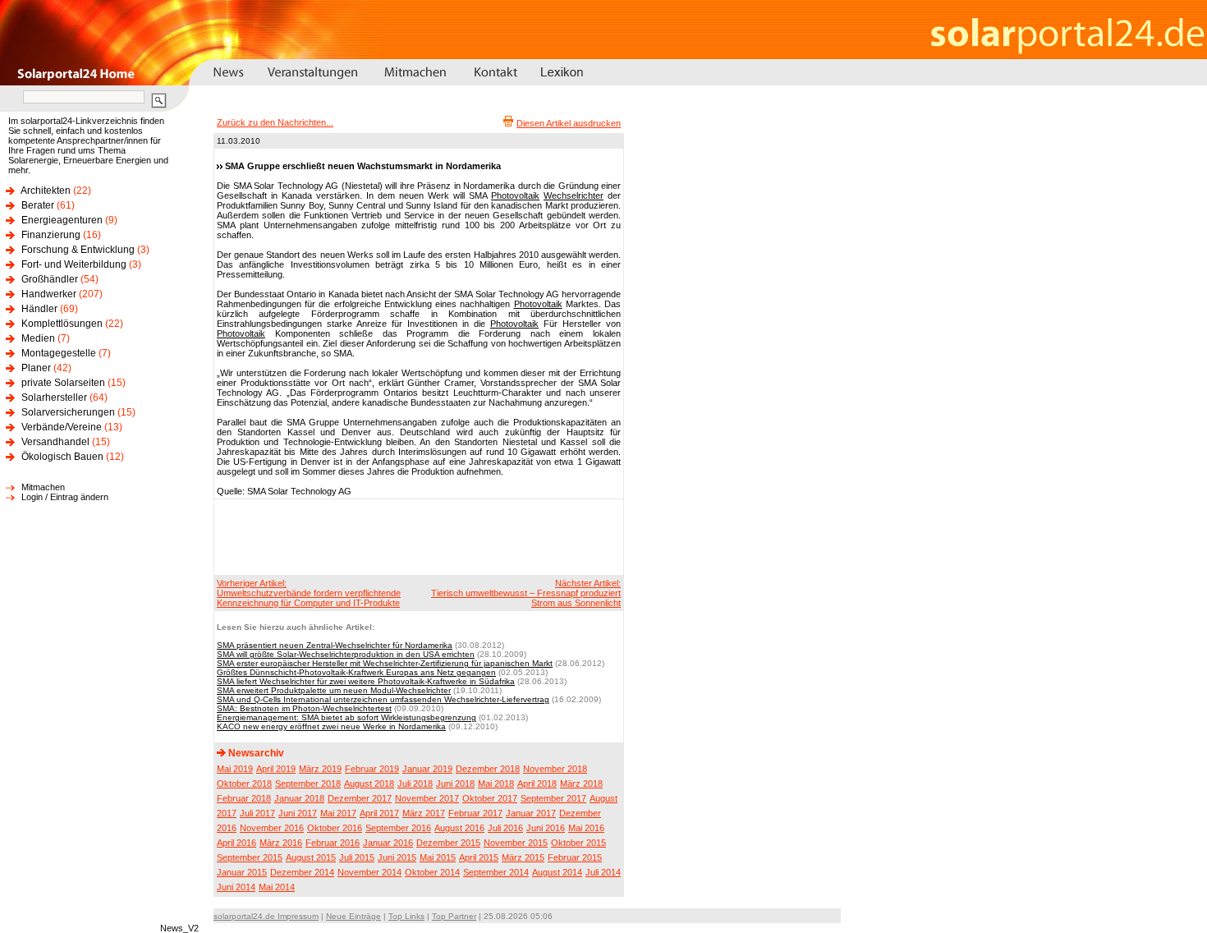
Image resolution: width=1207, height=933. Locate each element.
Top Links (406, 916)
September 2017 (553, 798)
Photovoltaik (515, 195)
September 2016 (398, 828)
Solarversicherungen (68, 412)
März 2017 (423, 813)
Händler (39, 309)
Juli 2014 (603, 872)
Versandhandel (55, 442)
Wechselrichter (574, 195)
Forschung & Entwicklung (78, 249)
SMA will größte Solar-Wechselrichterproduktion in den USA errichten (346, 654)
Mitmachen (43, 487)
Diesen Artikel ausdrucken (568, 123)
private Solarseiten (63, 382)
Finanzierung (50, 235)
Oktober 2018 (244, 783)
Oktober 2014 (432, 872)
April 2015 (478, 857)
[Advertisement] (416, 536)
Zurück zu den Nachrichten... (275, 122)
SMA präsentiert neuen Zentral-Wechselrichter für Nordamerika (334, 645)
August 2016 (459, 828)
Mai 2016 (586, 828)
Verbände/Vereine (61, 427)
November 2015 (516, 843)
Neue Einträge (353, 916)
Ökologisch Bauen (62, 456)
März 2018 (581, 783)
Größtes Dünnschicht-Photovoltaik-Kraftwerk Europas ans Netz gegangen (356, 672)
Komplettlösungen (62, 323)
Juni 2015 (397, 857)
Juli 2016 (505, 828)
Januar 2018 (299, 798)
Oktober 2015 (578, 843)
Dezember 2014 (302, 872)
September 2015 (249, 857)
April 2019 (276, 769)
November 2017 (427, 798)
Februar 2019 (372, 769)
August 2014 (557, 872)
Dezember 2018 (488, 769)
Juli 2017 (257, 813)
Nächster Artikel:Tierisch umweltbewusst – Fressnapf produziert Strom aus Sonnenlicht (526, 593)
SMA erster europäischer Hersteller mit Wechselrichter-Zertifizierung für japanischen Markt (385, 663)
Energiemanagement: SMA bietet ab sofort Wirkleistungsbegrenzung (346, 717)
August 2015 (311, 857)
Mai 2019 (235, 769)
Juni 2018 (455, 783)
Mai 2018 (496, 783)
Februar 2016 (332, 843)
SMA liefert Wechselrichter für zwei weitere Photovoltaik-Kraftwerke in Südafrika (366, 681)
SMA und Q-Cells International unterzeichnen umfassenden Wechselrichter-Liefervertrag (383, 699)
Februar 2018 (244, 798)
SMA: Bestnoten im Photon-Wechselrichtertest (304, 708)
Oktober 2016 (334, 828)
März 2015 (523, 857)
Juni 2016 (545, 828)
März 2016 (280, 843)
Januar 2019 (427, 769)
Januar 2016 (388, 843)
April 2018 (537, 783)
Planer (36, 368)
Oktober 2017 (489, 798)
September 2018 (308, 783)
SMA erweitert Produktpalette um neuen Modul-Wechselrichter (334, 690)
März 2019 (320, 769)
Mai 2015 (438, 857)
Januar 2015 (242, 872)
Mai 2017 (338, 813)
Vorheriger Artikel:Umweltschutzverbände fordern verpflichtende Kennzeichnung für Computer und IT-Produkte (309, 593)
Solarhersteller (54, 397)
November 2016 (272, 828)
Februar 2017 (475, 813)
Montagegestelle (58, 353)
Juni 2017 (297, 813)
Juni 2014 (236, 887)
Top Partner (454, 916)
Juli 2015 (356, 857)
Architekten (46, 190)
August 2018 (369, 783)
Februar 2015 (575, 857)
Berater (37, 205)
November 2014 (369, 872)
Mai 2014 (277, 887)
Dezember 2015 (448, 843)
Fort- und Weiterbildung (73, 264)
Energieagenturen (62, 220)
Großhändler (49, 279)
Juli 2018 (415, 783)
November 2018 (555, 769)
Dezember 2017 (360, 798)
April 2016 (236, 843)
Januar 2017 (531, 813)
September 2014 (496, 872)
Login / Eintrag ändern (64, 497)
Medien (38, 338)
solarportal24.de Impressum (266, 916)
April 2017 (379, 813)
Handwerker (48, 294)
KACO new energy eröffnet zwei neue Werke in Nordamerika (331, 726)
